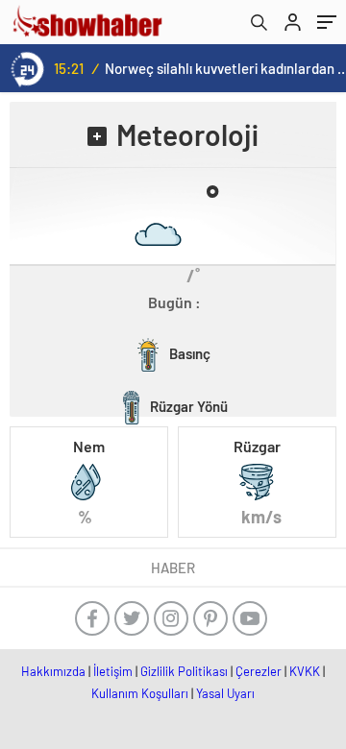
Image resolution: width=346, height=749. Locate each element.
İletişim (113, 671)
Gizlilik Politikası (184, 671)
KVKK (304, 671)
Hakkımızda (53, 671)
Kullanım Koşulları (139, 693)
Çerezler (258, 671)
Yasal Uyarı (225, 693)
